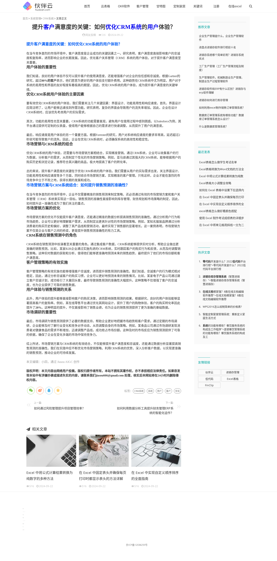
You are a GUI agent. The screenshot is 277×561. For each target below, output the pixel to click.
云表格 (105, 6)
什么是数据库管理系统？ (213, 126)
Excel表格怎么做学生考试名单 (218, 162)
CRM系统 (48, 18)
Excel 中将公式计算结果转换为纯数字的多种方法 (49, 475)
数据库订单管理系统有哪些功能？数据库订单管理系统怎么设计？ (221, 117)
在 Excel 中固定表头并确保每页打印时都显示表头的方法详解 (102, 475)
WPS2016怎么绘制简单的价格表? (222, 306)
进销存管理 (232, 372)
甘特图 (160, 6)
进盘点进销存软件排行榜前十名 (217, 47)
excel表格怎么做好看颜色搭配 (218, 211)
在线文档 (208, 291)
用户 (153, 27)
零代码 (207, 261)
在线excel (235, 6)
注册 (216, 6)
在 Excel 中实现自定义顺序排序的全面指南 (155, 475)
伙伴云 (209, 372)
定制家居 (179, 6)
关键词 (197, 6)
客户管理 (142, 6)
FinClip (209, 385)
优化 (111, 27)
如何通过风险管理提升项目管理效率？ (59, 408)
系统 (150, 391)
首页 (87, 6)
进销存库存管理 (212, 276)
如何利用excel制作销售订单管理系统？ (222, 107)
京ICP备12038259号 (137, 544)
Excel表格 (233, 379)
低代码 (236, 261)
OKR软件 (124, 6)
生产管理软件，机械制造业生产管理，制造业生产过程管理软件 (221, 79)
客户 (49, 27)
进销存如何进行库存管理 (213, 100)
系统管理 (35, 18)
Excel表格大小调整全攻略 (215, 183)
